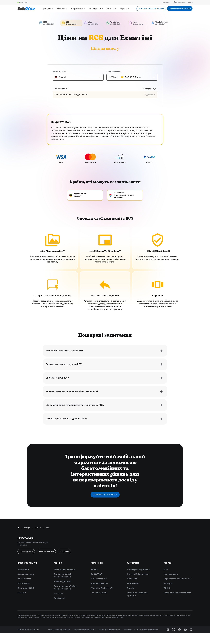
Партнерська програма (138, 569)
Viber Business (24, 579)
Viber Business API (99, 583)
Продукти (46, 8)
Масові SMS (23, 569)
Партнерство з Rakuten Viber (177, 579)
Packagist (168, 583)
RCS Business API (99, 579)
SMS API (94, 569)
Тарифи (123, 8)
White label (132, 579)
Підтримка (165, 2)
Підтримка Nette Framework (177, 593)
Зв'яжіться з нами (46, 551)
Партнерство (94, 8)
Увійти (190, 2)
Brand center (133, 583)
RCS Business (24, 583)
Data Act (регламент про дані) (109, 629)
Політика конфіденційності (84, 629)
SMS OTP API (96, 574)
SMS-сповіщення (26, 574)
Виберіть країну (59, 71)
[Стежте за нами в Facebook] (179, 629)
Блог (166, 569)
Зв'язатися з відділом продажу (151, 8)
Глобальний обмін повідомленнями (63, 575)
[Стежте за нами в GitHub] (191, 629)
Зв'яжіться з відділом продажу (137, 594)
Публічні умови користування (59, 629)
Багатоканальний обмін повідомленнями (65, 587)
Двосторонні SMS (26, 588)
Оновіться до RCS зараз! (105, 494)
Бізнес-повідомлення (64, 569)
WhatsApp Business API (102, 588)
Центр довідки (171, 574)
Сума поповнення (113, 71)
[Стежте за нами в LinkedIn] (167, 629)
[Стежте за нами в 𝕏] (173, 629)
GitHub (167, 588)
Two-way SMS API (99, 593)
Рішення (61, 8)
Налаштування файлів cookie (147, 629)
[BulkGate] (26, 8)
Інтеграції (58, 593)
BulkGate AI (59, 598)
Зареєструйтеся (26, 551)
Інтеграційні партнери (138, 574)
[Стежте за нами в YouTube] (185, 629)
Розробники (77, 8)
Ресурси (110, 8)
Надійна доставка (62, 581)
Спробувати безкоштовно (180, 8)
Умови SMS (128, 629)
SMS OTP (22, 593)
